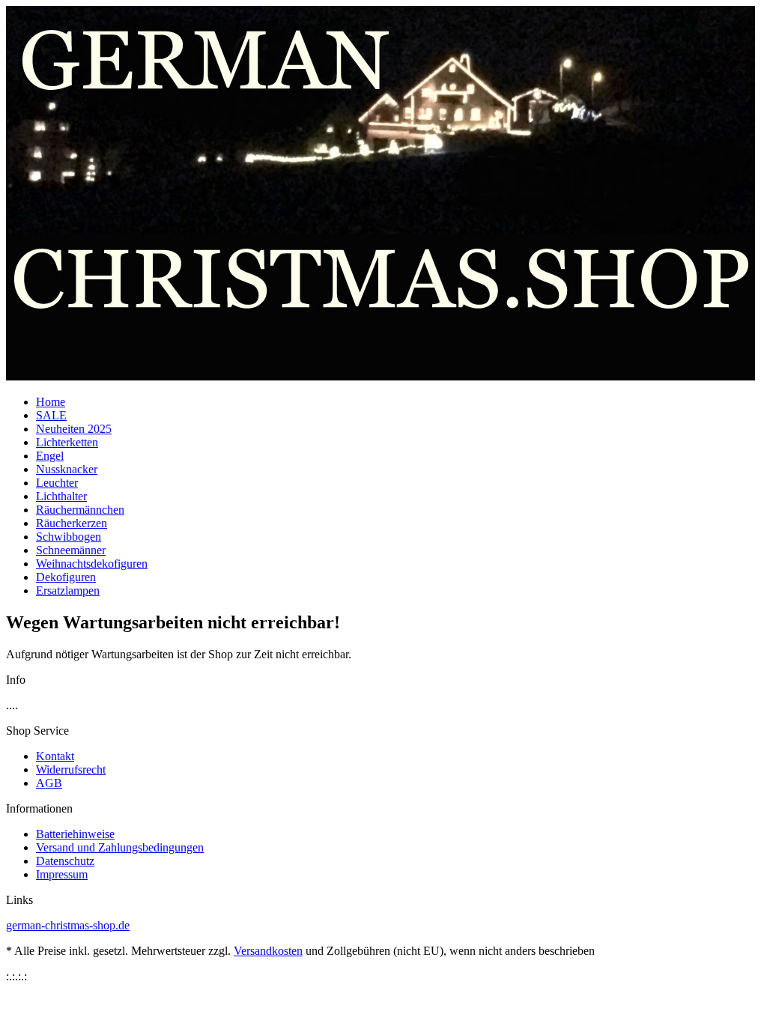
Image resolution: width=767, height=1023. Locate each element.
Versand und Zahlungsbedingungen (120, 847)
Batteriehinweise (75, 834)
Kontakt (55, 756)
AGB (49, 783)
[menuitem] (398, 402)
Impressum (62, 874)
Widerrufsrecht (71, 769)
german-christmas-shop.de (68, 925)
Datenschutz (65, 860)
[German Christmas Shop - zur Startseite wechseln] (380, 376)
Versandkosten (268, 950)
